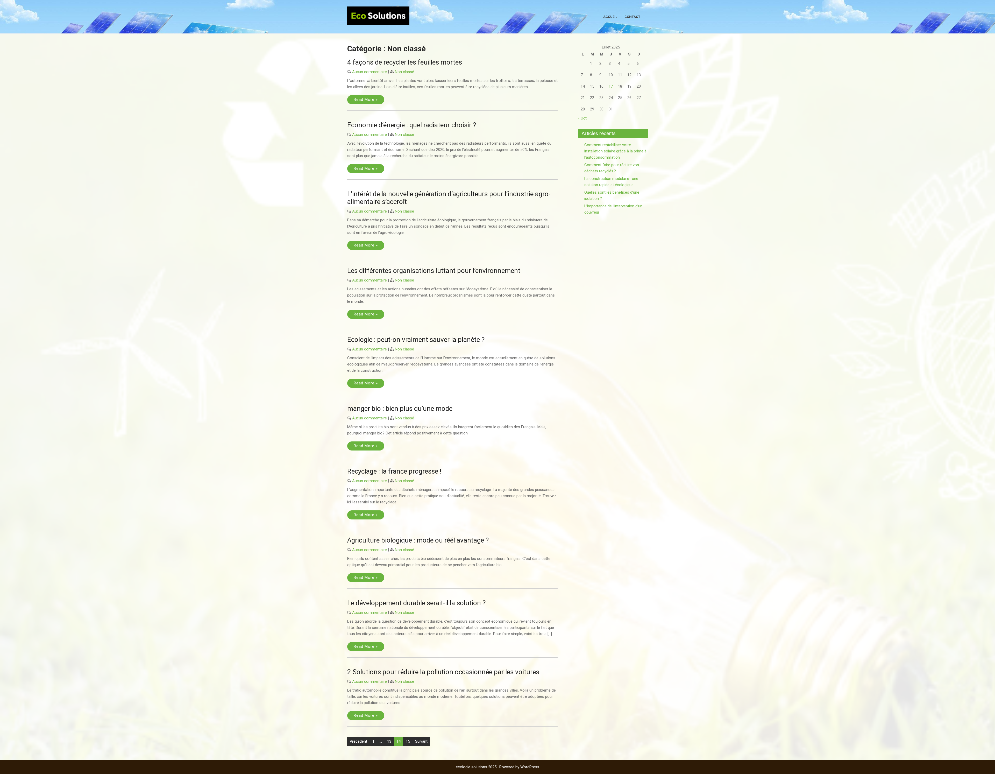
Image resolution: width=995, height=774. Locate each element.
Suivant (421, 741)
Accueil (610, 17)
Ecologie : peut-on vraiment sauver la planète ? (416, 339)
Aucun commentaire (369, 71)
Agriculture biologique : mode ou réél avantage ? (418, 540)
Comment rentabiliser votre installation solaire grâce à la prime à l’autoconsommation (615, 151)
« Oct (582, 118)
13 (389, 741)
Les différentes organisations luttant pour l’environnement (433, 271)
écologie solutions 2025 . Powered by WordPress (497, 767)
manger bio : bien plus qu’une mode (399, 408)
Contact (632, 17)
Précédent (358, 741)
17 (611, 86)
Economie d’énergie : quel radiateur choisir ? (411, 125)
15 (408, 741)
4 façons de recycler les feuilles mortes (404, 62)
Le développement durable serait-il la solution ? (416, 603)
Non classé (404, 71)
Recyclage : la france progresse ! (394, 471)
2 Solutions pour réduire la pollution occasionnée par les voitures (443, 672)
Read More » (366, 99)
